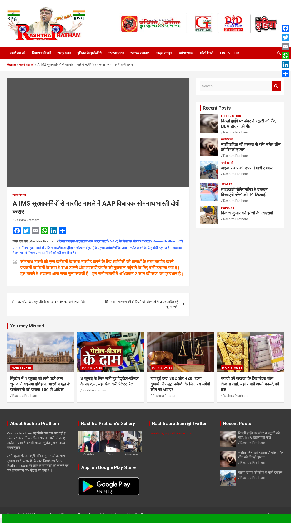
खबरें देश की (17, 53)
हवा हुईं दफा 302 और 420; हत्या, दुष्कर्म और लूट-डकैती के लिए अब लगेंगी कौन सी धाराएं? (180, 384)
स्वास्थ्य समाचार (139, 53)
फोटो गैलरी (206, 53)
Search (276, 86)
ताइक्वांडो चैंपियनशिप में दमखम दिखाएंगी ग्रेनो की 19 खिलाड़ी (244, 192)
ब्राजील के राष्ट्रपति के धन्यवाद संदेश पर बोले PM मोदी (51, 302)
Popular (227, 207)
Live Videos (230, 53)
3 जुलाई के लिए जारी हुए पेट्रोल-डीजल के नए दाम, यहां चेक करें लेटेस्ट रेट (109, 381)
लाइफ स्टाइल (164, 53)
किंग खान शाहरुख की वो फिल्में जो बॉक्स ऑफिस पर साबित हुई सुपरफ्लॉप (141, 304)
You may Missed (27, 326)
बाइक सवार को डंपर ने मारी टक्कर (247, 168)
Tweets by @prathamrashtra (170, 433)
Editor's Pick (231, 116)
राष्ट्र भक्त (64, 53)
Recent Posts (217, 108)
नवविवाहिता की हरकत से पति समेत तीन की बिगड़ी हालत (251, 147)
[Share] (285, 73)
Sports (226, 184)
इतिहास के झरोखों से (90, 53)
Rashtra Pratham (27, 220)
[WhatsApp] (285, 55)
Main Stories (22, 367)
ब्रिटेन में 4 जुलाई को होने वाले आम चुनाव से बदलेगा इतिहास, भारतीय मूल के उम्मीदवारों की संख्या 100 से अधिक (40, 384)
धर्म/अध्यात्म (186, 53)
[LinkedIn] (285, 64)
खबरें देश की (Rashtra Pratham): (36, 241)
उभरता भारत (116, 53)
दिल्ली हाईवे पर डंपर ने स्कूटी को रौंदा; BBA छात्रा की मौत (249, 123)
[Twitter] (285, 37)
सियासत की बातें (41, 53)
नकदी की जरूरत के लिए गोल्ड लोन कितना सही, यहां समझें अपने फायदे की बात (250, 384)
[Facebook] (285, 28)
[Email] (285, 46)
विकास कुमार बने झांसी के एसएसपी (247, 213)
